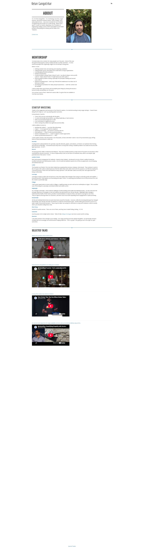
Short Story (35, 207)
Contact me (35, 34)
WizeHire (34, 216)
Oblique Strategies (66, 214)
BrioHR (34, 149)
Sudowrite (34, 211)
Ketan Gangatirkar (42, 3)
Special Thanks (72, 546)
